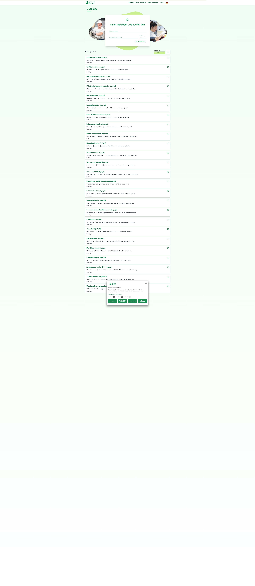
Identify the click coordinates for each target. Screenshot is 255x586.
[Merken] (168, 57)
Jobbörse (131, 2)
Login (162, 2)
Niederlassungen (153, 2)
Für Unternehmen (141, 2)
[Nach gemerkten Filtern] (168, 52)
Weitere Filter (141, 41)
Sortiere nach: (157, 50)
